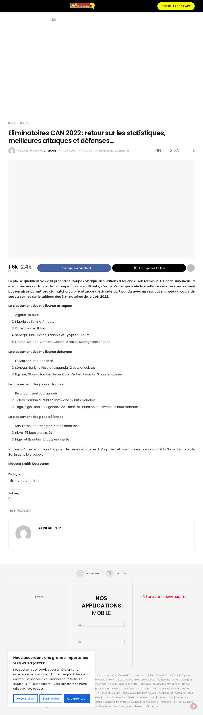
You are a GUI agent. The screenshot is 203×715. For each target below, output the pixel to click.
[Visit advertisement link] (101, 70)
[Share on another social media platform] (191, 268)
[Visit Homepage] (84, 6)
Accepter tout (77, 699)
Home (11, 123)
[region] (51, 679)
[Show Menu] (10, 6)
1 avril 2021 (69, 151)
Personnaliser (25, 699)
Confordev (152, 706)
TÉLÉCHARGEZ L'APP (176, 6)
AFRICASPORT (47, 151)
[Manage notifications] (194, 706)
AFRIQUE (24, 123)
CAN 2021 (24, 510)
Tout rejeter (51, 699)
